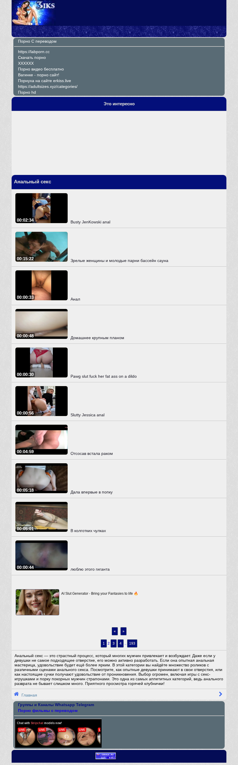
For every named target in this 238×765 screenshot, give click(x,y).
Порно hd (27, 92)
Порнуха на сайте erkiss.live (44, 80)
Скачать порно (32, 57)
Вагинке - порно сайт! (38, 75)
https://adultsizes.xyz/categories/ (47, 86)
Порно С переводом (37, 41)
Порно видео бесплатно (41, 69)
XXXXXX (26, 63)
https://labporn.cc (34, 51)
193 (132, 643)
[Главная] (34, 23)
